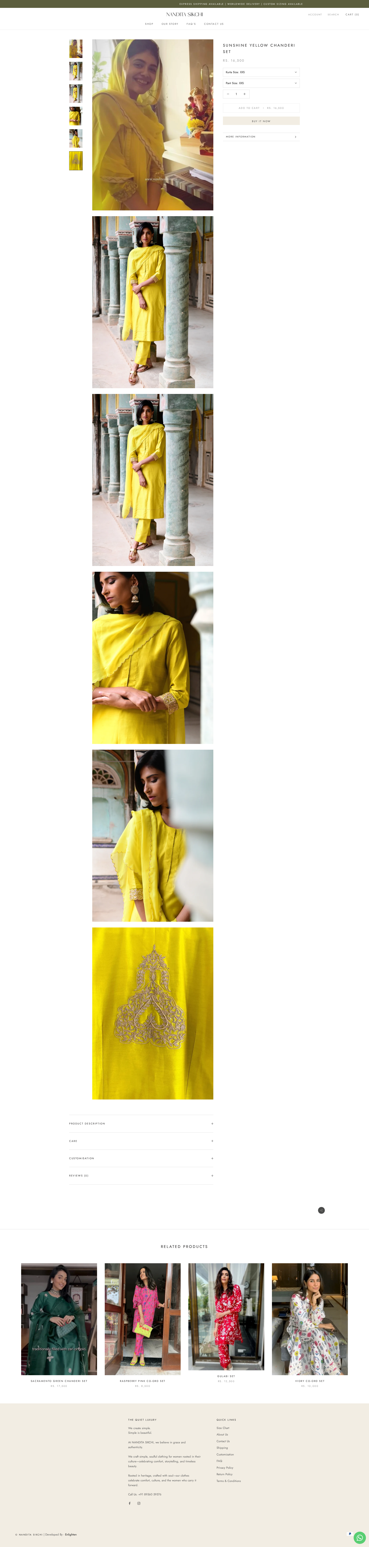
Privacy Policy (225, 1468)
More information (240, 136)
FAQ (219, 1461)
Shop (149, 24)
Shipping (222, 1448)
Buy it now (261, 121)
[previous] (12, 1321)
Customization (225, 1454)
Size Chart (223, 1428)
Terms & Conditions (229, 1481)
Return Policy (225, 1474)
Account (315, 14)
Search (333, 14)
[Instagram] (138, 1503)
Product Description (87, 1123)
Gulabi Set (226, 1376)
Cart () (352, 14)
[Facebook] (129, 1503)
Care (73, 1141)
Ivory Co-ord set (310, 1381)
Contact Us (214, 24)
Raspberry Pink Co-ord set (142, 1381)
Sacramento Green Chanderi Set (59, 1381)
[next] (357, 1321)
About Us (222, 1434)
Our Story (170, 24)
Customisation (81, 1158)
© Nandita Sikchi (29, 1534)
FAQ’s (191, 24)
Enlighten (71, 1534)
